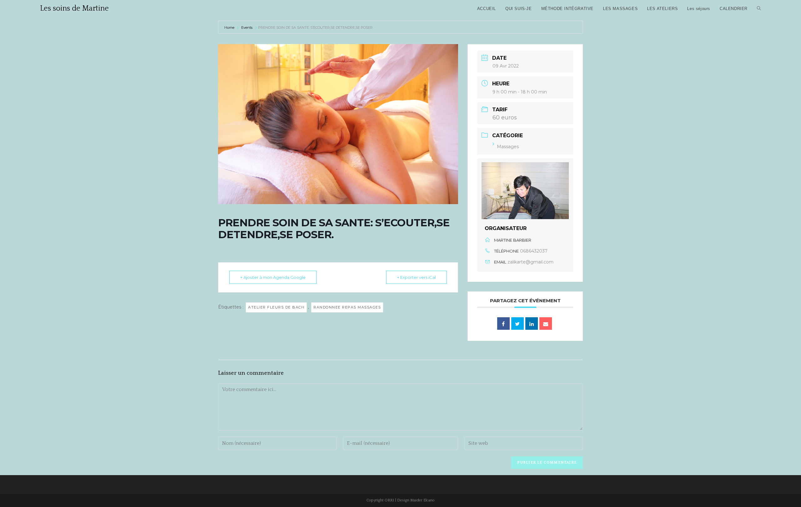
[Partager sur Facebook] (503, 323)
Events (247, 27)
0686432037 (534, 251)
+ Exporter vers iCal (416, 277)
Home (229, 27)
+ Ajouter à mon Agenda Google (273, 277)
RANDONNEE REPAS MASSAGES (347, 307)
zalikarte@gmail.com (531, 262)
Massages (508, 146)
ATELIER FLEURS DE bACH (276, 307)
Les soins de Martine (74, 8)
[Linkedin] (531, 323)
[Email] (545, 323)
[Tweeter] (517, 323)
